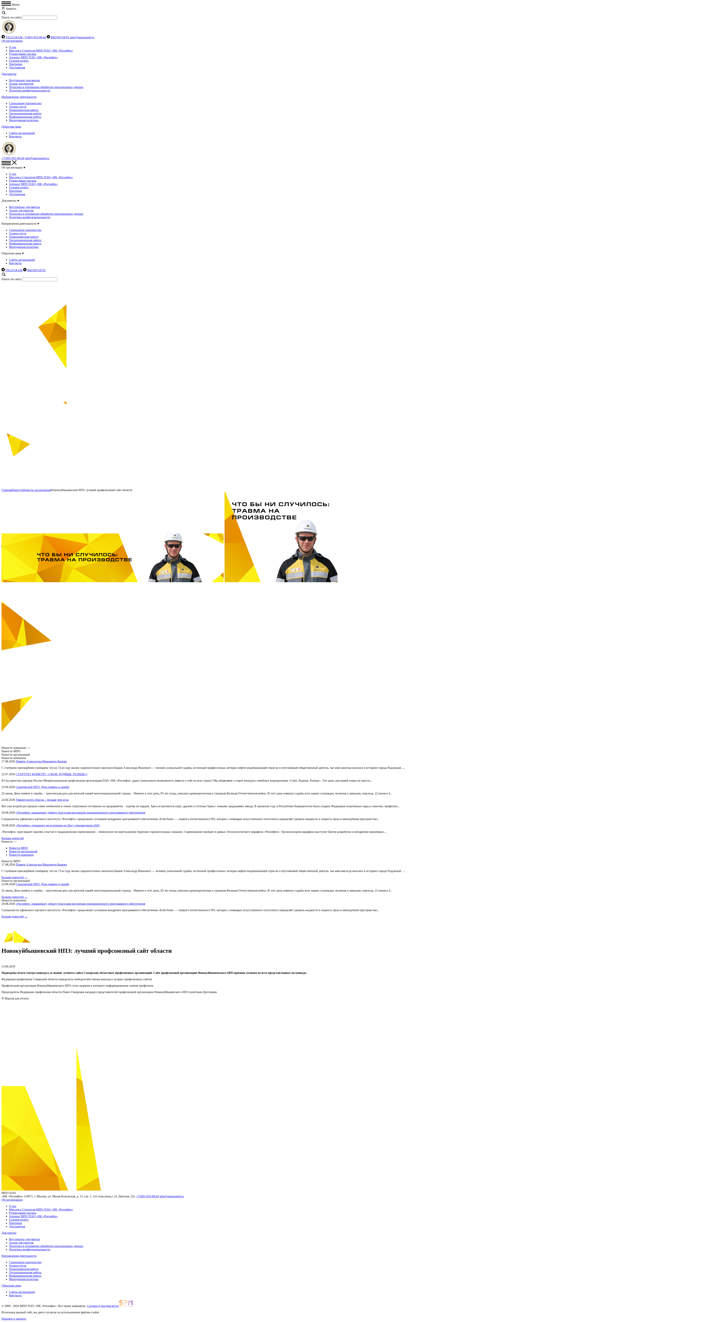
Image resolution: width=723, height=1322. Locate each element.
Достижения (17, 67)
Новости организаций (37, 490)
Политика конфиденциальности (29, 90)
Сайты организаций (22, 133)
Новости (17, 490)
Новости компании (21, 854)
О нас (12, 47)
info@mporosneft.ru (82, 37)
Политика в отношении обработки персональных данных (46, 87)
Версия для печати (17, 998)
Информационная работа (25, 116)
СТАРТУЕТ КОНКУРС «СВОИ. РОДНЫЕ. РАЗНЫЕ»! (51, 774)
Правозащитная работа (23, 110)
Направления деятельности (19, 96)
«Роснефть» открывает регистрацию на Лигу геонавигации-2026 (58, 825)
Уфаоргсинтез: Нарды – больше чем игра (42, 799)
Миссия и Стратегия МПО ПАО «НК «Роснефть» (41, 50)
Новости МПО (18, 848)
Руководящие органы (22, 54)
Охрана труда (17, 106)
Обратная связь (11, 126)
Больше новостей (13, 838)
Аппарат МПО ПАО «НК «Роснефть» (33, 57)
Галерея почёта (18, 60)
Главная (7, 490)
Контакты (15, 136)
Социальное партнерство (25, 103)
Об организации (12, 40)
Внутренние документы (24, 80)
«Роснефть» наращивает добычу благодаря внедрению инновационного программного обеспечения (80, 812)
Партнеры (15, 64)
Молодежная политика (23, 120)
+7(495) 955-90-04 (34, 37)
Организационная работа (25, 113)
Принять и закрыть (14, 1318)
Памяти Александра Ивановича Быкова (41, 761)
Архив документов (21, 83)
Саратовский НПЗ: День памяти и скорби (42, 787)
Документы (9, 74)
